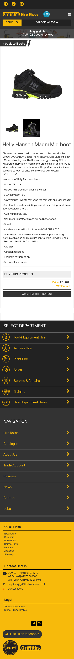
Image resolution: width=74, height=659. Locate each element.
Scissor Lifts (11, 544)
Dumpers (9, 537)
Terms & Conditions (14, 606)
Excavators (10, 534)
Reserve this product (38, 294)
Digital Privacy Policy (15, 610)
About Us (9, 551)
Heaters (8, 547)
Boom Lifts (10, 540)
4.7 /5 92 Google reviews (37, 35)
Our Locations (15, 589)
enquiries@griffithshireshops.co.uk (26, 584)
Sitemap (8, 554)
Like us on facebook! (24, 634)
